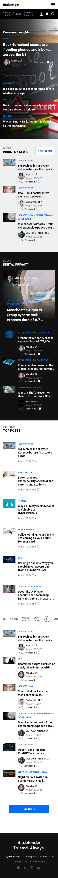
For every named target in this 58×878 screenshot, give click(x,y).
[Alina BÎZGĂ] (6, 62)
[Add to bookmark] (48, 62)
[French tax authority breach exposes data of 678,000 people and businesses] (9, 343)
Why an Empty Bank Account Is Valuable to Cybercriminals (28, 123)
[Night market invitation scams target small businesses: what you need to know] (9, 782)
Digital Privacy (44, 215)
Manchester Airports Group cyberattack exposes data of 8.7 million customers (24, 315)
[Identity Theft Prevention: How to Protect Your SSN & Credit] (9, 398)
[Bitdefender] (11, 4)
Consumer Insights (8, 14)
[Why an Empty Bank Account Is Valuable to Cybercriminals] (9, 509)
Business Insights (28, 14)
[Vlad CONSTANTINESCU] (21, 234)
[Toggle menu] (53, 4)
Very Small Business (28, 772)
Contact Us (48, 856)
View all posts (45, 151)
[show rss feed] (41, 14)
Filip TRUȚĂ (31, 174)
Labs (18, 14)
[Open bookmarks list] (47, 14)
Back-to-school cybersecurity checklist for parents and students (28, 107)
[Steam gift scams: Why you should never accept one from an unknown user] (9, 566)
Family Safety (10, 100)
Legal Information (13, 856)
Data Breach (24, 219)
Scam (6, 39)
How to (40, 387)
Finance (7, 116)
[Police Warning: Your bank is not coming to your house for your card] (9, 538)
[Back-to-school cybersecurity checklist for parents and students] (9, 481)
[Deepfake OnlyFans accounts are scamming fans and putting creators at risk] (9, 595)
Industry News (11, 83)
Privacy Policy (32, 856)
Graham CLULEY (34, 202)
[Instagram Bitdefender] (32, 868)
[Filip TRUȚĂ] (21, 176)
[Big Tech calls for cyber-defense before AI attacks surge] (9, 171)
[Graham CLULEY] (21, 203)
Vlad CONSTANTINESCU (37, 233)
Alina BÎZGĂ (17, 60)
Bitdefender (32, 401)
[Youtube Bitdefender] (38, 868)
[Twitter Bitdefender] (25, 868)
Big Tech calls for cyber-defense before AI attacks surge (28, 91)
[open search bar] (53, 14)
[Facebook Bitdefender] (18, 868)
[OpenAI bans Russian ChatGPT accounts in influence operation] (9, 755)
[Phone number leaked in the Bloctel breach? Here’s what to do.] (9, 370)
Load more (29, 809)
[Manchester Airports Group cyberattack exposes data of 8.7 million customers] (9, 227)
